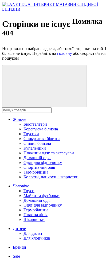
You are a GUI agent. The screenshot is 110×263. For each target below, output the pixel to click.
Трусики (31, 134)
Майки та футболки (41, 195)
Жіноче (19, 119)
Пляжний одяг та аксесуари (48, 153)
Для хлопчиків (36, 238)
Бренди (19, 247)
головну (64, 53)
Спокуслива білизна (41, 138)
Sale (16, 256)
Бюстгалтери (35, 124)
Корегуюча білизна (40, 129)
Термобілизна (35, 172)
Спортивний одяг (39, 167)
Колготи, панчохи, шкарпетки (50, 177)
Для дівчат (32, 233)
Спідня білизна (37, 143)
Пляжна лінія (35, 214)
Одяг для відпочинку (42, 162)
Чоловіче (21, 186)
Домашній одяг (37, 157)
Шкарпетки (34, 219)
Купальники (34, 148)
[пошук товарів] (44, 86)
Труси (28, 190)
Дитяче (19, 228)
